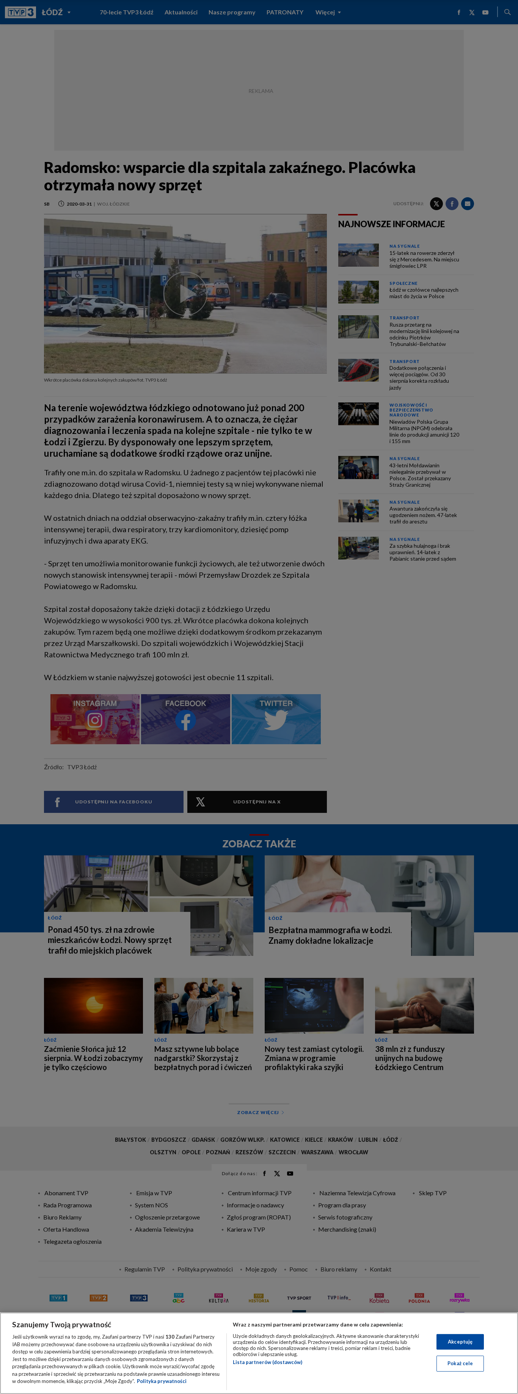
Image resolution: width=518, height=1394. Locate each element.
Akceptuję (460, 1342)
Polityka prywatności (162, 1381)
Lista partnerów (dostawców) (267, 1362)
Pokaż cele (460, 1363)
